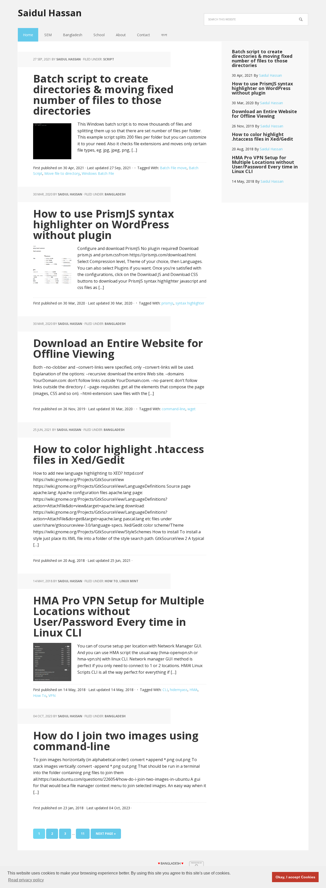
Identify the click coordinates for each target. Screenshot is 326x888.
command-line (173, 408)
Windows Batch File (98, 173)
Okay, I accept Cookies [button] (295, 877)
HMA (193, 689)
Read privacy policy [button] (26, 880)
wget (191, 408)
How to (111, 581)
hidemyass (178, 689)
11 (83, 833)
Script (108, 59)
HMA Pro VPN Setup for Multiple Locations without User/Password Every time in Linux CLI (118, 616)
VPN (52, 695)
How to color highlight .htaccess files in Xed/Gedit (118, 454)
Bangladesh (115, 194)
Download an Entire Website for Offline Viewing (118, 348)
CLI (165, 689)
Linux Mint (128, 581)
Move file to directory (62, 173)
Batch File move (173, 167)
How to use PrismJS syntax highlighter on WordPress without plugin (103, 224)
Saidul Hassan (50, 13)
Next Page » (106, 833)
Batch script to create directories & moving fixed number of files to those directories (103, 94)
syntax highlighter (189, 303)
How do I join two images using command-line (115, 740)
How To (39, 695)
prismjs (167, 303)
